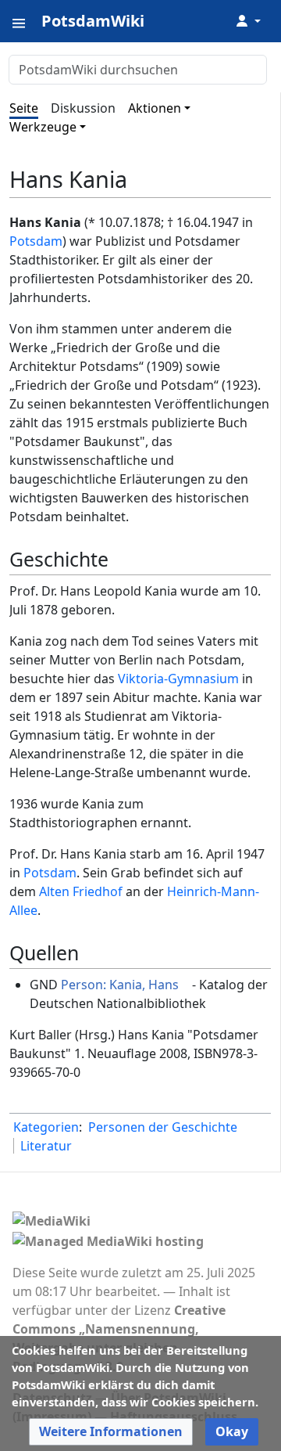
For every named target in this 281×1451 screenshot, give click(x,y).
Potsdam (35, 241)
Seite (23, 108)
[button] (111, 1432)
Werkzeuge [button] (42, 126)
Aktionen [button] (154, 108)
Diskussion (83, 108)
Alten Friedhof (81, 891)
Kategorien (46, 1127)
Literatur (46, 1145)
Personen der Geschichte (162, 1127)
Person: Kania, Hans (120, 984)
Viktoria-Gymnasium (178, 678)
